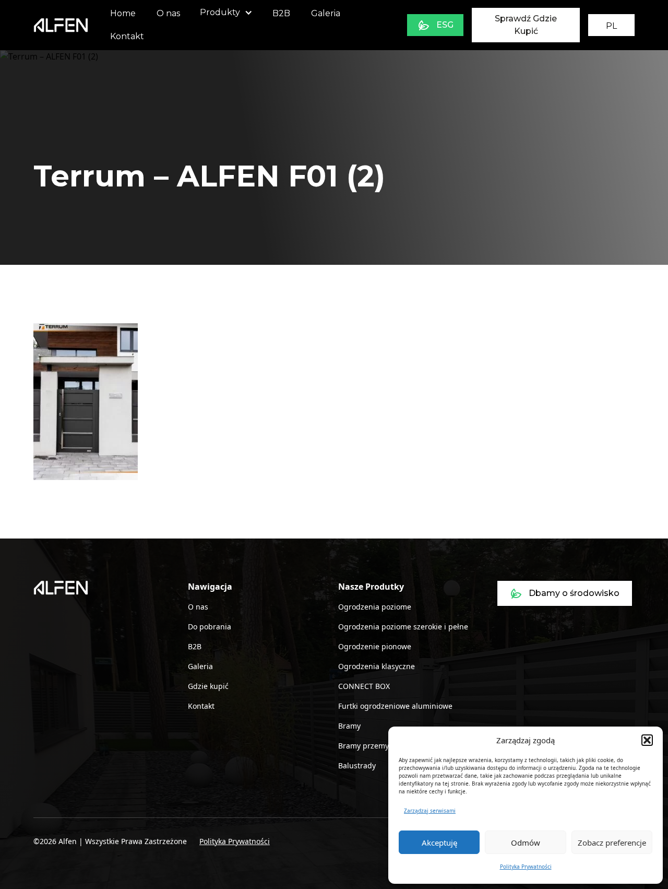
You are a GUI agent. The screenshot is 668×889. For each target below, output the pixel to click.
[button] (647, 740)
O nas (168, 13)
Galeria (325, 13)
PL (611, 26)
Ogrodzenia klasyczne (376, 666)
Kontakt (127, 36)
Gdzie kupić (208, 686)
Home (123, 13)
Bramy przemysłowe (373, 746)
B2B (281, 13)
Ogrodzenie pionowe (374, 646)
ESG (445, 25)
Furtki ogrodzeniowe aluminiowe (395, 706)
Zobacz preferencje (612, 842)
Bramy (349, 726)
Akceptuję (439, 842)
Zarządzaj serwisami (430, 810)
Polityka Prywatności (526, 866)
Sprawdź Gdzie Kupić (526, 25)
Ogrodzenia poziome (374, 607)
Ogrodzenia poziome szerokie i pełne (403, 626)
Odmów (525, 842)
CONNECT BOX (364, 686)
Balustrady (357, 765)
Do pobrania (209, 626)
